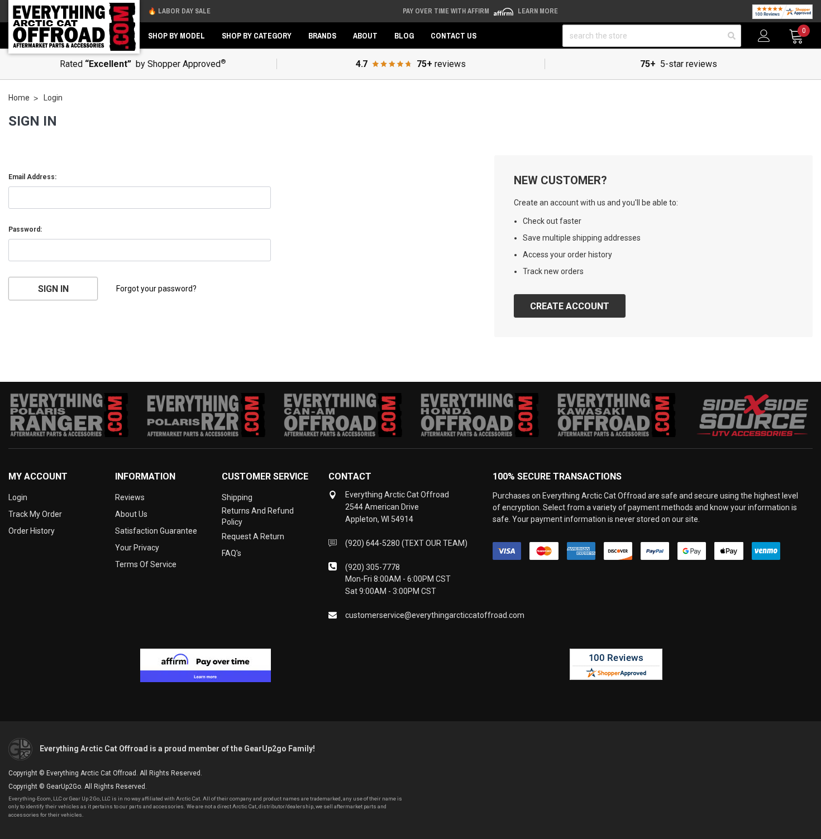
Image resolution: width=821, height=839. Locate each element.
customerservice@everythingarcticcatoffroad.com (434, 615)
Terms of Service (145, 564)
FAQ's (231, 553)
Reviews (130, 497)
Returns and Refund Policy (258, 516)
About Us (131, 514)
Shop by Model (176, 36)
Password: (25, 229)
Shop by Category (257, 36)
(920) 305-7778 (372, 567)
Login (17, 497)
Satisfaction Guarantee (156, 530)
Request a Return (253, 536)
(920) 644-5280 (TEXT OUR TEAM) (406, 543)
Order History (31, 530)
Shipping (237, 497)
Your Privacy (137, 547)
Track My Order (35, 514)
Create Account (569, 306)
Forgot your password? (156, 288)
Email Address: (32, 177)
